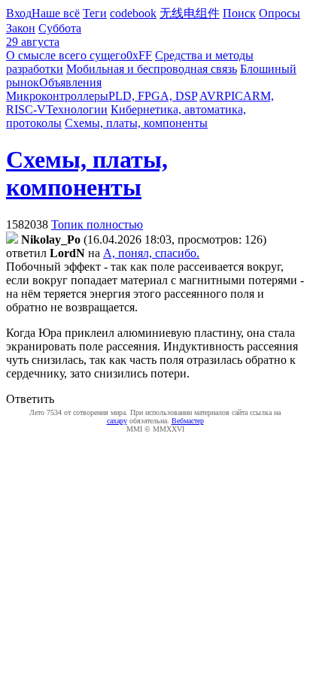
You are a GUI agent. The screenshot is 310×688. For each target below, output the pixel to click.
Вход (19, 13)
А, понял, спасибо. (151, 253)
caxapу (117, 421)
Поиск (239, 13)
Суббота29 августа (43, 35)
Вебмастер (188, 421)
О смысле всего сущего (66, 55)
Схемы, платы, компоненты (136, 123)
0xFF (139, 55)
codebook (133, 13)
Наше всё (56, 13)
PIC (233, 95)
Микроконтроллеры (57, 95)
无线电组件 (190, 13)
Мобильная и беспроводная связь (151, 68)
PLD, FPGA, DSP (152, 95)
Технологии (77, 109)
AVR (211, 95)
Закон (20, 28)
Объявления (70, 82)
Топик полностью (97, 224)
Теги (95, 13)
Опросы (279, 13)
